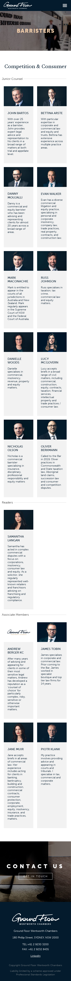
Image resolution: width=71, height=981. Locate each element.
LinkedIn (35, 956)
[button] (65, 5)
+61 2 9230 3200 (38, 944)
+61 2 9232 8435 (38, 949)
